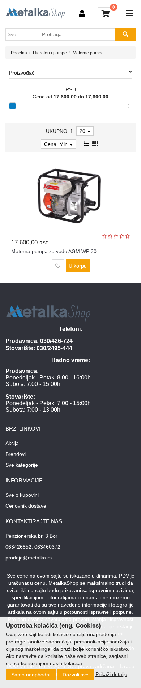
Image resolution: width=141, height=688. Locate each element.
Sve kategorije (21, 465)
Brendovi (15, 454)
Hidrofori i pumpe (50, 52)
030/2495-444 (54, 348)
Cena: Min (56, 144)
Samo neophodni (30, 674)
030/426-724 (56, 341)
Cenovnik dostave (25, 506)
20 (83, 131)
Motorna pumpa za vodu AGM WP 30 (54, 251)
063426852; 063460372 (32, 547)
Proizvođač (21, 73)
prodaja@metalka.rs (28, 558)
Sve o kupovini (22, 495)
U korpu (78, 266)
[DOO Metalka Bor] (35, 14)
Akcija (12, 443)
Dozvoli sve (76, 674)
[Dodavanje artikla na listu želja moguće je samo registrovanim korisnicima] (58, 265)
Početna (19, 52)
